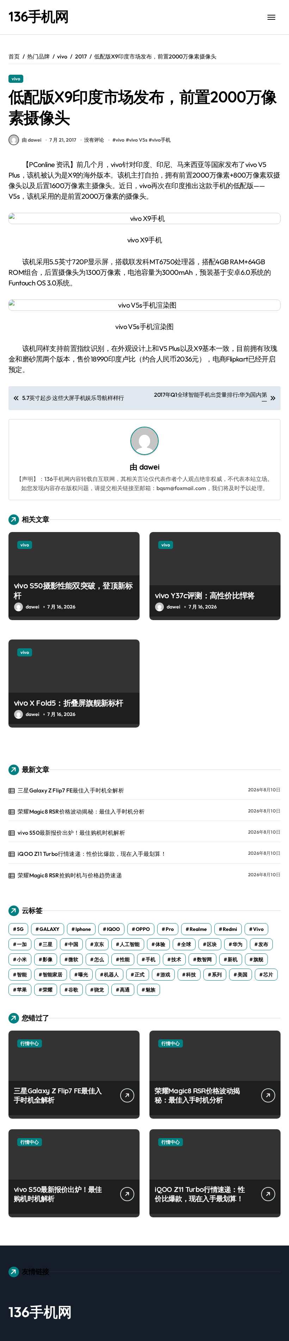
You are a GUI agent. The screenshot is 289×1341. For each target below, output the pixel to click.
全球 (186, 944)
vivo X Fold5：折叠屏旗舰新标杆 (68, 703)
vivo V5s (138, 140)
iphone (83, 929)
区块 (212, 944)
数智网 (204, 959)
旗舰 (258, 959)
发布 (263, 944)
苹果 (22, 990)
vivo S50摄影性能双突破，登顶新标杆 (73, 591)
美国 (242, 974)
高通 (125, 990)
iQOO (113, 929)
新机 (233, 959)
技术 (176, 959)
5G (20, 929)
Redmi (230, 929)
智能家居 (52, 974)
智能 (22, 974)
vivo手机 (161, 140)
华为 (237, 944)
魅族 (150, 990)
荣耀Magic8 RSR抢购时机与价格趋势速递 (70, 875)
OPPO (143, 929)
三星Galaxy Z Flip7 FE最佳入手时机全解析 (71, 790)
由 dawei (31, 140)
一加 (22, 944)
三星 (48, 944)
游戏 (165, 974)
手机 (150, 959)
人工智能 (130, 944)
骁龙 (99, 990)
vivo (16, 78)
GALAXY (49, 929)
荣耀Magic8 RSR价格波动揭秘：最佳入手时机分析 (81, 811)
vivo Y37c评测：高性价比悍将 (204, 595)
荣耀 (48, 990)
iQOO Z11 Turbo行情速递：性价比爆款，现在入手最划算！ (92, 853)
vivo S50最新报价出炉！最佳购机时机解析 (71, 832)
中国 (73, 944)
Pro (170, 929)
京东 (99, 944)
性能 (125, 959)
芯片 (268, 974)
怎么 (99, 959)
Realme (198, 929)
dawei (149, 466)
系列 (217, 974)
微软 (73, 959)
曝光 (83, 974)
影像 (48, 959)
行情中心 (29, 1043)
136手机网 (38, 16)
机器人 (111, 974)
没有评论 (94, 140)
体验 (160, 944)
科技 (191, 974)
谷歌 (73, 990)
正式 (139, 974)
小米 (22, 959)
